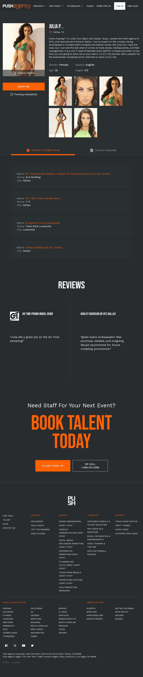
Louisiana (8, 619)
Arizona (7, 608)
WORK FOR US (103, 6)
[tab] (43, 152)
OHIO (5, 629)
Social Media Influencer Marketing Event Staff (71, 543)
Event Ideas (121, 529)
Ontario (119, 615)
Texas (62, 629)
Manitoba (92, 612)
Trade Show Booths (126, 521)
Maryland (36, 619)
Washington (37, 633)
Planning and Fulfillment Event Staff (69, 565)
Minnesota (8, 626)
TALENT (90, 6)
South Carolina (39, 626)
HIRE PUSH (8, 516)
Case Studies (38, 533)
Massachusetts (67, 619)
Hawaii (34, 636)
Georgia (35, 615)
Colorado (8, 612)
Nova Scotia (121, 612)
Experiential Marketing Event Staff (68, 554)
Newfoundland (95, 615)
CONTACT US (9, 528)
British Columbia (124, 608)
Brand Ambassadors (70, 521)
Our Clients (37, 525)
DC (32, 612)
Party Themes (122, 525)
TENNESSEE (9, 636)
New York (8, 622)
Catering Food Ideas (126, 533)
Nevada (62, 608)
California (36, 608)
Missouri (63, 626)
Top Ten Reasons (40, 529)
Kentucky (64, 615)
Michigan (35, 622)
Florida (7, 615)
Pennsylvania (10, 633)
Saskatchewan (95, 619)
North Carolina (67, 622)
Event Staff (66, 525)
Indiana (62, 633)
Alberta (91, 608)
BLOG (5, 524)
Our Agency (37, 521)
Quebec (119, 619)
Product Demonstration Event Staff (71, 532)
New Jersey (37, 629)
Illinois (63, 612)
